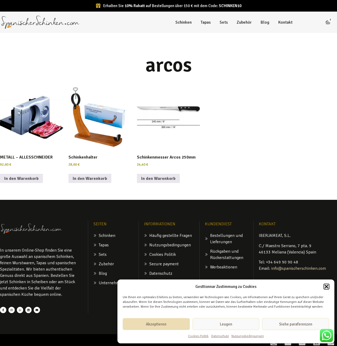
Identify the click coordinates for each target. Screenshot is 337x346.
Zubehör (244, 22)
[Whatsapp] (20, 310)
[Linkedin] (28, 310)
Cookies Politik (198, 336)
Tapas (206, 22)
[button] (326, 286)
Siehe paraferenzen (295, 324)
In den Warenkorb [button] (21, 178)
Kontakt (285, 22)
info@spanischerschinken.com (298, 268)
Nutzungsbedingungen (247, 336)
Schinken (183, 22)
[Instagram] (11, 310)
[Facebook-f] (3, 310)
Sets (224, 22)
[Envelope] (37, 310)
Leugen (226, 324)
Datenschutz (220, 336)
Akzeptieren (156, 324)
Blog (265, 22)
